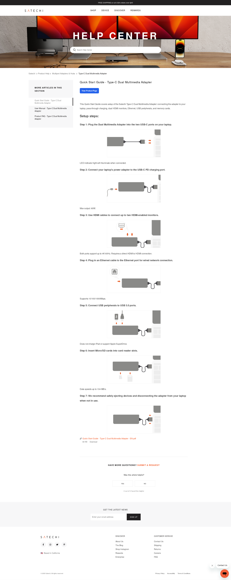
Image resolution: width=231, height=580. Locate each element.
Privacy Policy (160, 573)
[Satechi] (34, 10)
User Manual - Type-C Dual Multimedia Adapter (51, 109)
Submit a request (148, 465)
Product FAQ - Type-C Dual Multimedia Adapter (51, 117)
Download (93, 441)
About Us (119, 541)
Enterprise (120, 557)
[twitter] (57, 544)
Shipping (157, 545)
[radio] (122, 483)
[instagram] (50, 544)
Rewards (119, 553)
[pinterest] (64, 544)
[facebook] (43, 544)
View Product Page (89, 90)
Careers (157, 553)
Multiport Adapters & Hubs (63, 73)
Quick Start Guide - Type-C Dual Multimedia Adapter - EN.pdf (109, 438)
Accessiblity (171, 573)
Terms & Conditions (184, 573)
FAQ (156, 557)
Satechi (32, 73)
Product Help (43, 73)
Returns (157, 549)
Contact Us (158, 541)
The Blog (119, 545)
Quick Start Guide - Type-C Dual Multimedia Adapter (48, 101)
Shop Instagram (122, 549)
